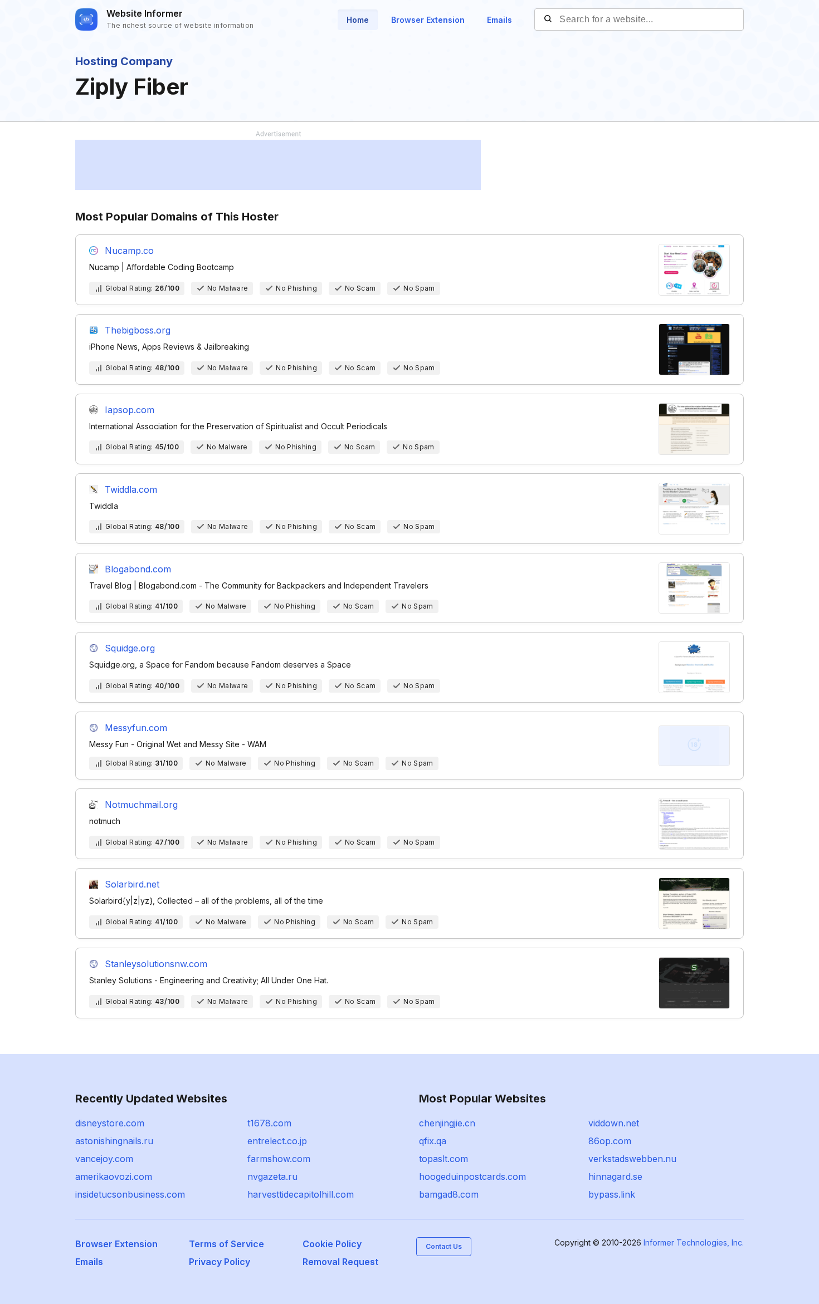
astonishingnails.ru (114, 1140)
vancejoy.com (104, 1158)
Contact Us (444, 1246)
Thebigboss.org (137, 330)
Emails (499, 19)
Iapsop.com (129, 409)
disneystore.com (109, 1123)
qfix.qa (432, 1140)
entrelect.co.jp (277, 1140)
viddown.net (613, 1123)
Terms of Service (226, 1243)
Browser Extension (428, 19)
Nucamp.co (129, 250)
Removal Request (340, 1261)
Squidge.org (130, 648)
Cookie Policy (332, 1243)
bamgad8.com (449, 1194)
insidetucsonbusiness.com (130, 1194)
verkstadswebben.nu (632, 1158)
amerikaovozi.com (113, 1176)
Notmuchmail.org (141, 804)
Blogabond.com (138, 569)
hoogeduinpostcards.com (472, 1176)
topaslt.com (443, 1158)
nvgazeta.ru (272, 1176)
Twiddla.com (131, 489)
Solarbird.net (132, 884)
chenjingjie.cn (447, 1123)
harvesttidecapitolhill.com (300, 1194)
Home (358, 19)
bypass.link (611, 1194)
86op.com (609, 1140)
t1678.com (269, 1123)
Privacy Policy (219, 1261)
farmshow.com (278, 1158)
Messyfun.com (136, 727)
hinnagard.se (615, 1176)
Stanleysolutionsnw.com (156, 963)
